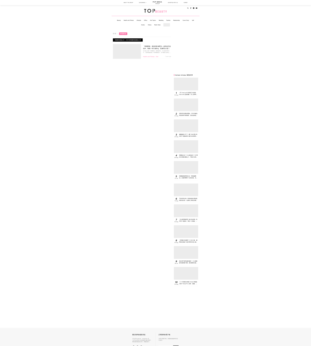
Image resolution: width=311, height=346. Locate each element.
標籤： (115, 33)
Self (193, 20)
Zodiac (143, 25)
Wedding (161, 20)
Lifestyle (139, 20)
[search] (188, 8)
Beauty (119, 20)
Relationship (176, 20)
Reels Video (157, 25)
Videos (149, 25)
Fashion (168, 20)
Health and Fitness (129, 20)
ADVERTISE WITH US (173, 2)
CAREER (185, 2)
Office (145, 20)
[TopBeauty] (155, 11)
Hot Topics (153, 20)
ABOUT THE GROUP (128, 2)
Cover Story (186, 20)
